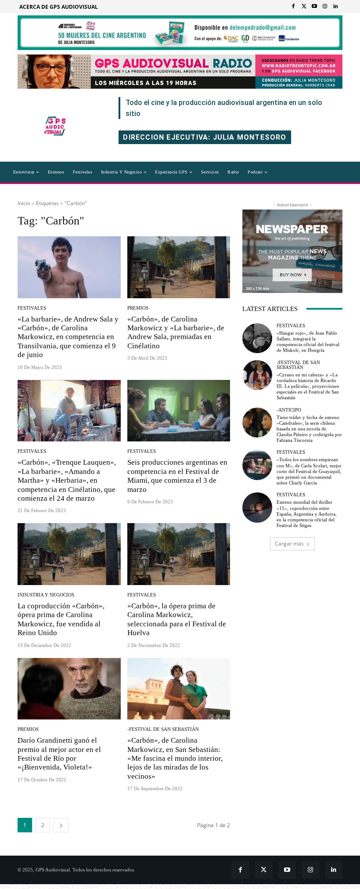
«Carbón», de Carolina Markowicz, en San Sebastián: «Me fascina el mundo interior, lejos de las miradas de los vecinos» (175, 758)
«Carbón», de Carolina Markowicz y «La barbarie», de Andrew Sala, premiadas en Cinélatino (175, 332)
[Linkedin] (335, 6)
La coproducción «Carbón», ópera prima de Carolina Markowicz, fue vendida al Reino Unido (61, 619)
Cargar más (289, 543)
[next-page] (61, 825)
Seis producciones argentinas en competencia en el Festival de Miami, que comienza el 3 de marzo (177, 475)
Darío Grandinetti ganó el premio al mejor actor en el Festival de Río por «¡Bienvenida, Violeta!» (59, 753)
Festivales (32, 308)
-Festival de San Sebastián (163, 729)
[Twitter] (304, 6)
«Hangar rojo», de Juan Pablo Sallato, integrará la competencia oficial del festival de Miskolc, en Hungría (308, 341)
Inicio (24, 203)
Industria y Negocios (46, 595)
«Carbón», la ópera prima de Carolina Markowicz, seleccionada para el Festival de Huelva (176, 619)
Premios (137, 308)
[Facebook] (293, 6)
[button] (286, 172)
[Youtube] (314, 6)
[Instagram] (325, 6)
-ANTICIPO (289, 410)
